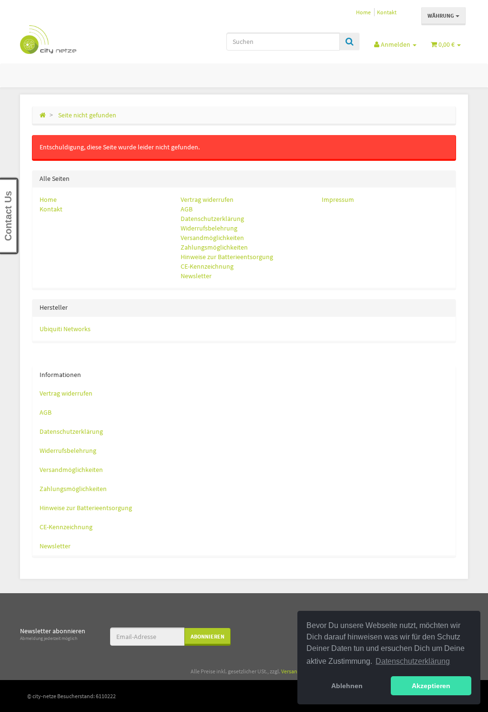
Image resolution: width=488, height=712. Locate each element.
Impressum (338, 199)
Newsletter (196, 276)
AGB (187, 209)
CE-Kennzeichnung (207, 266)
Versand (291, 671)
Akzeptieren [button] (431, 686)
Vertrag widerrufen (207, 199)
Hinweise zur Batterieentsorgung (227, 256)
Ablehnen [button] (347, 686)
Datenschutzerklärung (212, 218)
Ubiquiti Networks (65, 329)
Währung (441, 15)
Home (363, 12)
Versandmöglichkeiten (212, 237)
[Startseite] (43, 115)
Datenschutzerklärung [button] (413, 661)
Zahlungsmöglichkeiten (214, 247)
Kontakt (386, 12)
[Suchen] (350, 41)
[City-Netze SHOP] (90, 39)
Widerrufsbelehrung (209, 228)
